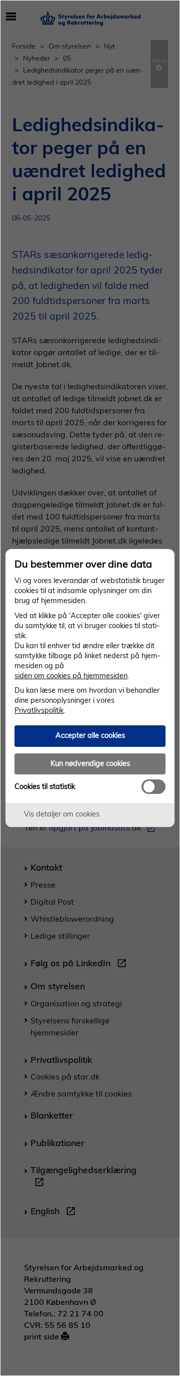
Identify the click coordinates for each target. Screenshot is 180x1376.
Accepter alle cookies (90, 735)
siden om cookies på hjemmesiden (71, 675)
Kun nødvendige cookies (90, 763)
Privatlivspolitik (39, 710)
